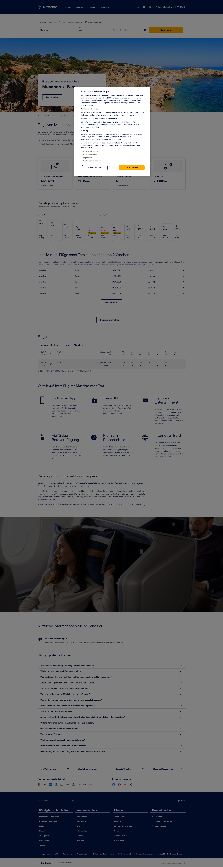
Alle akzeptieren (132, 167)
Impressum (87, 158)
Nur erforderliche (94, 167)
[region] (112, 131)
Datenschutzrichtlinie (91, 151)
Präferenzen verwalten (92, 161)
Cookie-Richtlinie (90, 155)
